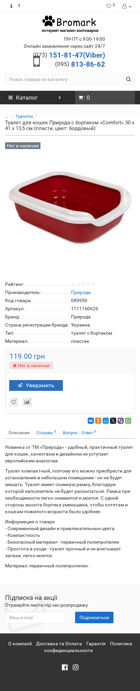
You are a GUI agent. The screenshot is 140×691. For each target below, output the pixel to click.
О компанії (20, 643)
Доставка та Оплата (59, 643)
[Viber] (121, 421)
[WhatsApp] (128, 421)
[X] (113, 421)
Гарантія (96, 643)
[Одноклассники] (98, 421)
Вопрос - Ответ (79, 432)
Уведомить (40, 385)
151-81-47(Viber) (69, 55)
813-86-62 (80, 64)
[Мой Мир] (106, 421)
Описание (19, 432)
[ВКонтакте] (91, 421)
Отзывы (46, 432)
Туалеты (24, 116)
